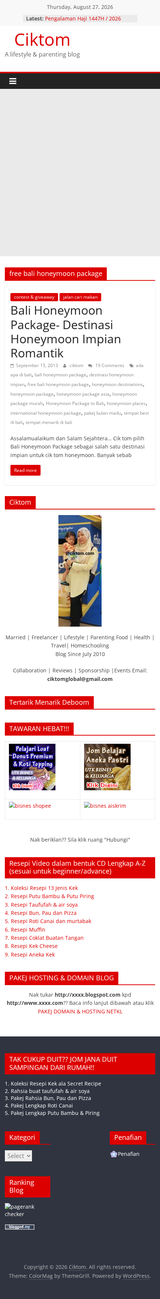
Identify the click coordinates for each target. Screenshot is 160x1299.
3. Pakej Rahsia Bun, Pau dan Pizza (48, 1098)
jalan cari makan (80, 297)
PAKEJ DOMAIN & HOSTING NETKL (80, 1011)
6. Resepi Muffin (25, 929)
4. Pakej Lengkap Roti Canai (39, 1105)
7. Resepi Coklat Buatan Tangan (44, 937)
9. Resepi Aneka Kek (30, 954)
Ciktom (42, 39)
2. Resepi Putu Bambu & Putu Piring (49, 896)
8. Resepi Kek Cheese (31, 945)
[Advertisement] (80, 173)
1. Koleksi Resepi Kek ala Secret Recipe (53, 1083)
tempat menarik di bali (49, 422)
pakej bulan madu (102, 413)
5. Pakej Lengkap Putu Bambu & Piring (52, 1112)
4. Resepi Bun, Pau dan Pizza (41, 912)
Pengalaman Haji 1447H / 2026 (83, 18)
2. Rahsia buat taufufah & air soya (47, 1090)
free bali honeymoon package (58, 384)
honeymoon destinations (117, 384)
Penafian (129, 1153)
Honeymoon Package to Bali (75, 403)
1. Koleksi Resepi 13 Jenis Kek (41, 887)
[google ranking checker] (27, 1206)
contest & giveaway (34, 297)
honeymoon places (126, 403)
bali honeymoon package (60, 375)
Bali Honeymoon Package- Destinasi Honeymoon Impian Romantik (65, 331)
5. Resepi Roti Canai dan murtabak (48, 921)
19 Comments (109, 365)
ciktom (77, 365)
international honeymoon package (45, 413)
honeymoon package (32, 394)
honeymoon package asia (83, 394)
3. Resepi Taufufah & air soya (41, 904)
